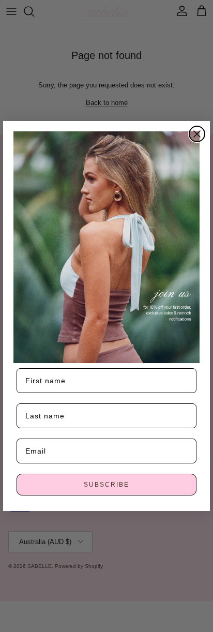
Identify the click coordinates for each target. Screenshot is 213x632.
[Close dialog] (197, 134)
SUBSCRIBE (106, 484)
